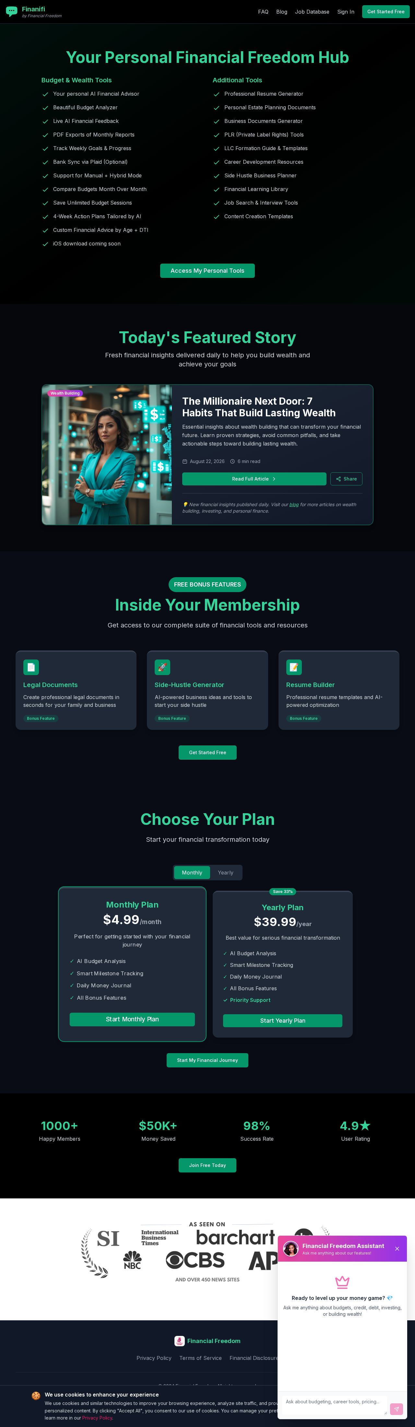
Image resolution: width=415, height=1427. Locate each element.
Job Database (312, 11)
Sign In (345, 11)
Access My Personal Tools (207, 270)
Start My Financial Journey (207, 1060)
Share (350, 479)
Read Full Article (250, 479)
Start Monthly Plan (132, 1019)
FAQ (263, 11)
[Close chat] (397, 1248)
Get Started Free (386, 11)
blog (294, 504)
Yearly (225, 872)
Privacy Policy (154, 1358)
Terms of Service (200, 1358)
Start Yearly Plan (282, 1020)
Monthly (192, 872)
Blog (281, 11)
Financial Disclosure (254, 1358)
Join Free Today (207, 1165)
